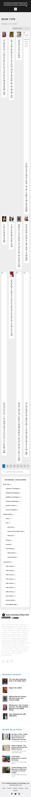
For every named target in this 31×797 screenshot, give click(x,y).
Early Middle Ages (11, 604)
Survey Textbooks (11, 509)
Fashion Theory (10, 505)
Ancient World (10, 600)
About (4, 788)
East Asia (10, 527)
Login (26, 788)
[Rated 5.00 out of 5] (4, 34)
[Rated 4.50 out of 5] (4, 219)
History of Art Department (8, 626)
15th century (10, 570)
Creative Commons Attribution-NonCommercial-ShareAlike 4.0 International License (15, 641)
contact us (8, 655)
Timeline (15, 788)
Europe (8, 540)
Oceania (8, 544)
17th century (10, 579)
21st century (9, 596)
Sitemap (21, 788)
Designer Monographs (12, 493)
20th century (10, 591)
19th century (10, 587)
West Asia (11, 535)
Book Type (6, 484)
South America (12, 557)
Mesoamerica (12, 553)
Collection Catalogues (12, 488)
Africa (7, 518)
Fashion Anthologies (12, 501)
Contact (9, 788)
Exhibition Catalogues (12, 497)
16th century (10, 574)
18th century (10, 583)
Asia (7, 523)
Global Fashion (7, 514)
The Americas (10, 548)
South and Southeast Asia (15, 531)
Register (15, 790)
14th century (10, 566)
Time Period (6, 562)
